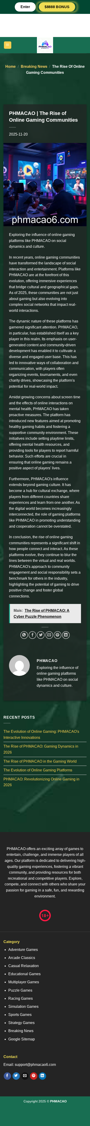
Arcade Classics (21, 958)
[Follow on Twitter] (16, 1076)
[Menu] (8, 45)
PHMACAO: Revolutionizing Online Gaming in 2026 (41, 782)
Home (10, 66)
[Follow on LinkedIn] (42, 1076)
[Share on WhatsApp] (24, 635)
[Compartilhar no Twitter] (41, 635)
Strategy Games (21, 1023)
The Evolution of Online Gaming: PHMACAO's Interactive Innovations (41, 734)
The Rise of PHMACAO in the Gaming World (40, 761)
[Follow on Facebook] (7, 1076)
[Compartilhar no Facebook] (32, 635)
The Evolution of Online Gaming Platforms (37, 770)
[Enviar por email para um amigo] (49, 635)
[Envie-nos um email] (24, 1076)
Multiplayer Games (23, 982)
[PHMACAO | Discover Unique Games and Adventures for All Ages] (45, 45)
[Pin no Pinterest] (57, 635)
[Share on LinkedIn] (66, 635)
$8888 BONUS (57, 7)
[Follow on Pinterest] (33, 1076)
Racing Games (20, 998)
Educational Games (24, 974)
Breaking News (34, 66)
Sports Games (20, 1015)
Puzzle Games (20, 990)
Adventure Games (23, 950)
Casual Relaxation (23, 966)
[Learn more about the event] (45, 25)
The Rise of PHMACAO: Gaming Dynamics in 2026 (40, 749)
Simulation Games (23, 1006)
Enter (25, 7)
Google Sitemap (21, 1039)
